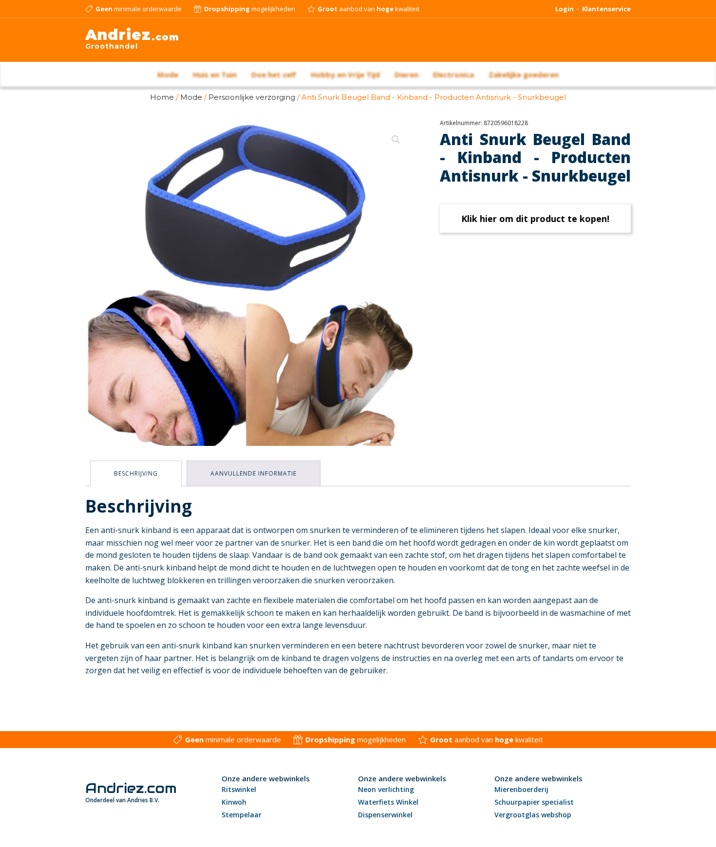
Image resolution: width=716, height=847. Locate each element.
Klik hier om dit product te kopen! (535, 218)
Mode (191, 97)
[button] (396, 139)
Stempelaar (242, 814)
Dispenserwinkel (385, 814)
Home (162, 97)
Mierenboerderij (521, 789)
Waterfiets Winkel (388, 802)
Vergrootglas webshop (532, 814)
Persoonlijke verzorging (251, 97)
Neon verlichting (386, 789)
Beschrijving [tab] (136, 473)
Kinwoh (234, 802)
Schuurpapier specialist (534, 802)
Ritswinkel (239, 789)
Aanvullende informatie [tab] (253, 473)
